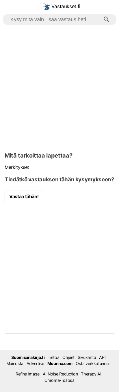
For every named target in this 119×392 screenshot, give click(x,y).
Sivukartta (87, 357)
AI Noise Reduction (60, 373)
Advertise (35, 363)
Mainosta (14, 363)
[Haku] (106, 19)
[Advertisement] (59, 87)
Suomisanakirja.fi (27, 357)
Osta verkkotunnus (93, 363)
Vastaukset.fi (65, 6)
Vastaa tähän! (23, 196)
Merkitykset (17, 167)
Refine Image (28, 373)
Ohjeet (68, 357)
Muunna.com (59, 363)
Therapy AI (91, 373)
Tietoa (53, 357)
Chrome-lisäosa (59, 380)
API (102, 357)
